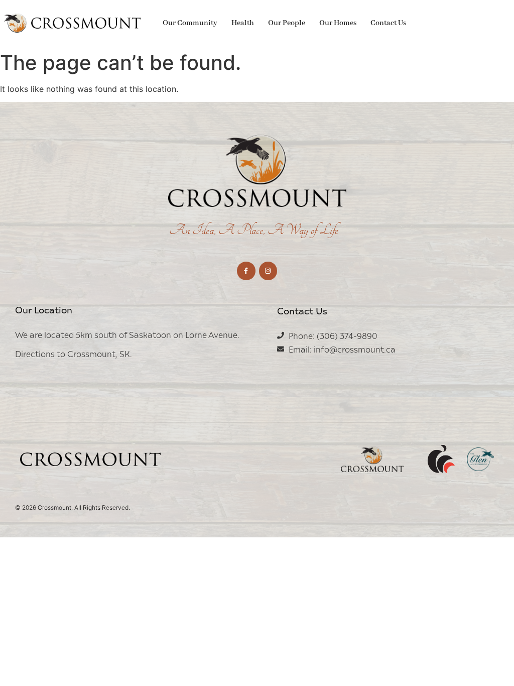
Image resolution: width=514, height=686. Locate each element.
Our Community (190, 23)
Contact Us (388, 23)
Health (242, 23)
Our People (286, 23)
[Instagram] (268, 271)
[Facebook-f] (246, 271)
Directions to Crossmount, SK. (73, 354)
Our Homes (337, 23)
